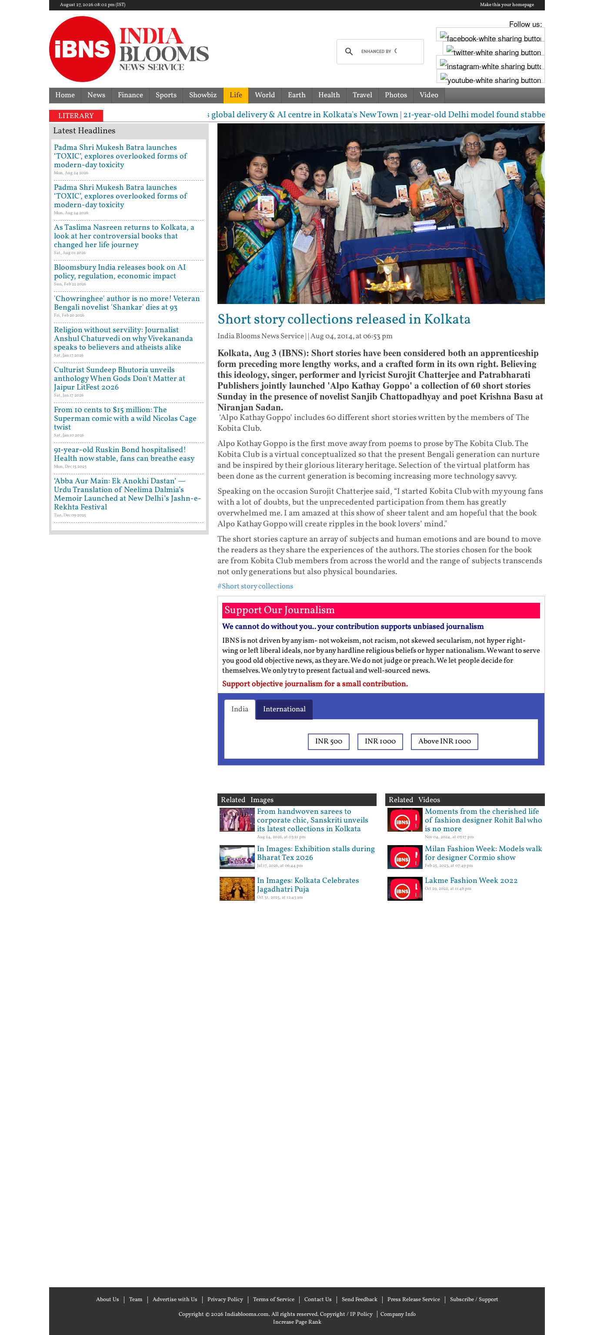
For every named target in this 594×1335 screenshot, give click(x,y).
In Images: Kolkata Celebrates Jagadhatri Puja (308, 885)
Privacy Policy (225, 1300)
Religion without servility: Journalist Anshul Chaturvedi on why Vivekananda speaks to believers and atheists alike (123, 339)
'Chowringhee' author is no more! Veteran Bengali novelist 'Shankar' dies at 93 (127, 303)
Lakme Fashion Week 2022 (471, 881)
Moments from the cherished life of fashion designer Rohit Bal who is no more (483, 820)
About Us (107, 1300)
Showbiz (203, 95)
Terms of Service (273, 1300)
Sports (166, 95)
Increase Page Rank (297, 1322)
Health (329, 95)
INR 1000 (380, 742)
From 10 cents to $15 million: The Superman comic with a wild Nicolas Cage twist (125, 419)
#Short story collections (255, 586)
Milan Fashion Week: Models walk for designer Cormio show (483, 853)
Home (65, 95)
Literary (76, 116)
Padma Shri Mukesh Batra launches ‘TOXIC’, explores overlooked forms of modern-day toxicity (120, 156)
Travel (362, 95)
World (265, 95)
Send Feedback (359, 1300)
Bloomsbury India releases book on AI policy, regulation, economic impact (120, 272)
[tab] (239, 710)
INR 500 (328, 742)
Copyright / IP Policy (346, 1314)
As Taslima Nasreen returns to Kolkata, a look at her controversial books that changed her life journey (124, 236)
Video (429, 95)
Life (236, 95)
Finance (130, 95)
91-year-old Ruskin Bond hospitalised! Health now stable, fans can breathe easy (124, 454)
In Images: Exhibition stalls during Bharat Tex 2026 (316, 853)
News (96, 95)
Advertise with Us (175, 1300)
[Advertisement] (129, 909)
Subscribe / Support (474, 1300)
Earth (297, 95)
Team (136, 1300)
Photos (396, 95)
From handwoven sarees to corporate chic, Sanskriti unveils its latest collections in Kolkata (312, 820)
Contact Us (318, 1300)
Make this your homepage (507, 5)
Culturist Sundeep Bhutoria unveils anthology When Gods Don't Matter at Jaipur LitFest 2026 (119, 379)
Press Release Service (413, 1300)
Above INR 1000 (444, 742)
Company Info (398, 1314)
